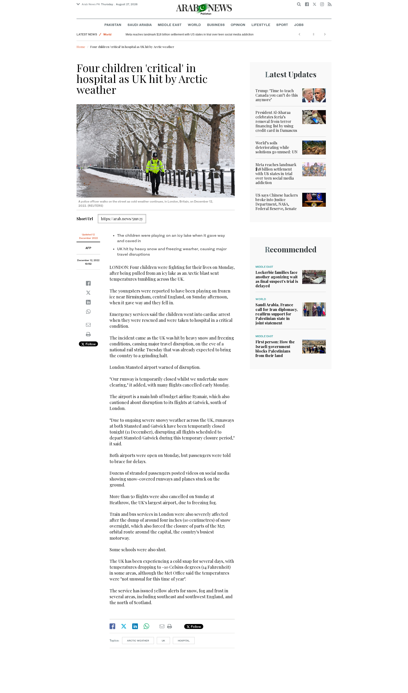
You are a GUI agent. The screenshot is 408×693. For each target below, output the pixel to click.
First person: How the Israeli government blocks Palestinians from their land (275, 348)
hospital (184, 640)
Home (80, 47)
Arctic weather (138, 640)
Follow (90, 344)
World (194, 25)
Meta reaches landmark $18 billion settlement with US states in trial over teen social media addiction (190, 34)
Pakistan (112, 25)
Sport (282, 25)
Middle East (170, 25)
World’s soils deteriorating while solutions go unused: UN (276, 147)
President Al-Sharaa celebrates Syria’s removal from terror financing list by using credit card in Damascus (276, 121)
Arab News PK (91, 4)
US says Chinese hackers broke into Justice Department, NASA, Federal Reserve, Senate (276, 202)
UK (163, 640)
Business (216, 25)
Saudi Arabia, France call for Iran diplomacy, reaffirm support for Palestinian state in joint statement (276, 313)
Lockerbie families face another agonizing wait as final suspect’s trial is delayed (276, 279)
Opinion (238, 25)
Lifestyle (260, 25)
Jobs (299, 25)
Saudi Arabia (140, 25)
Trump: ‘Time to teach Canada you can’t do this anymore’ (276, 95)
